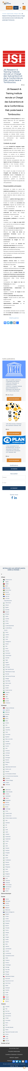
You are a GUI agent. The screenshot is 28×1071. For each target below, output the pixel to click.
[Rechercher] (20, 8)
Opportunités (10, 13)
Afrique (16, 13)
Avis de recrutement (14, 399)
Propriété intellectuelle (14, 1051)
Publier (10, 7)
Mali (20, 13)
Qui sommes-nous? (14, 1048)
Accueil (4, 13)
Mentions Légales (14, 1057)
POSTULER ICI (14, 318)
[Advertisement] (14, 36)
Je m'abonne (14, 468)
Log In (15, 7)
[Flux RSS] (24, 8)
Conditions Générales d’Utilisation (14, 1054)
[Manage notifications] (24, 1067)
